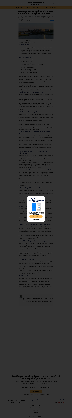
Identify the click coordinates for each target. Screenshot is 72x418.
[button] (42, 197)
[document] (36, 209)
